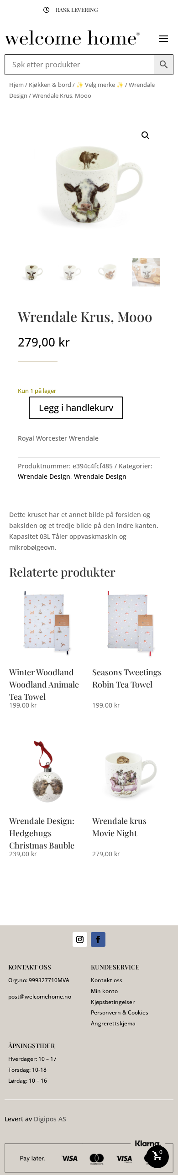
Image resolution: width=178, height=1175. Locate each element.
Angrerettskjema (113, 1023)
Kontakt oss (106, 980)
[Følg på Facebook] (98, 939)
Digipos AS (50, 1119)
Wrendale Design (44, 476)
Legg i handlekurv (76, 408)
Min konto (104, 991)
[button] (145, 135)
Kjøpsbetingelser (113, 1002)
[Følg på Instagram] (80, 939)
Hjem (16, 84)
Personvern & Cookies (119, 1012)
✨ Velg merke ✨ (100, 84)
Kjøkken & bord (50, 84)
